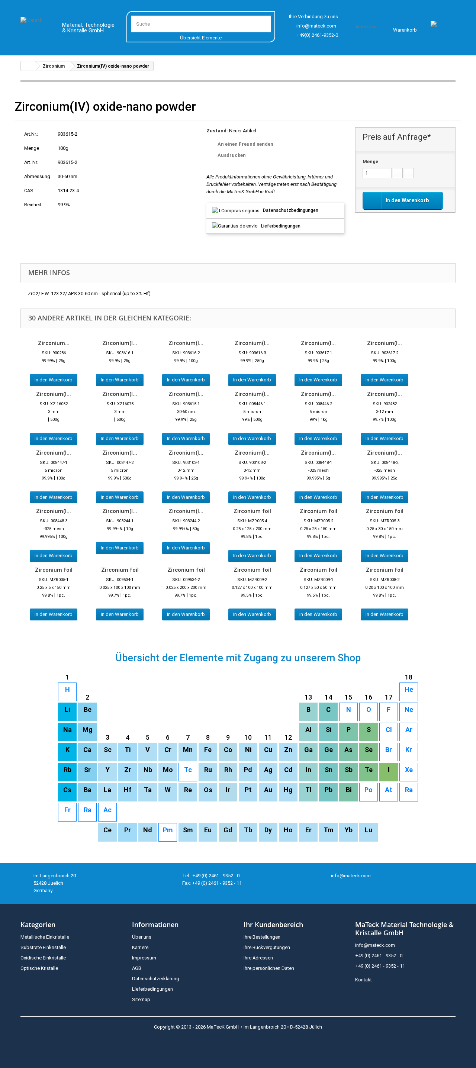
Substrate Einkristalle (43, 947)
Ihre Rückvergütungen (267, 947)
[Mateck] (35, 29)
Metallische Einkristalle (44, 937)
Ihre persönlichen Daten (269, 968)
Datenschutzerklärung (155, 978)
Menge (370, 161)
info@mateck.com (316, 26)
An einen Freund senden (245, 144)
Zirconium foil (252, 511)
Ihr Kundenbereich (273, 924)
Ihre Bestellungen (262, 937)
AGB (136, 968)
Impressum (144, 958)
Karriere (140, 947)
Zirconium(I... (119, 343)
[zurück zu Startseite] (28, 66)
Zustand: (217, 130)
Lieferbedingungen (280, 226)
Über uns (141, 937)
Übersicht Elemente (201, 38)
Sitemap (141, 999)
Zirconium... (54, 343)
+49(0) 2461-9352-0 (317, 35)
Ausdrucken (232, 155)
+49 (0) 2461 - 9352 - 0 (378, 955)
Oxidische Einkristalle (43, 958)
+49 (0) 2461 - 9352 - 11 (380, 966)
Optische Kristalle (39, 968)
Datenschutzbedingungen (290, 210)
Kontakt (363, 980)
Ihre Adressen (258, 958)
